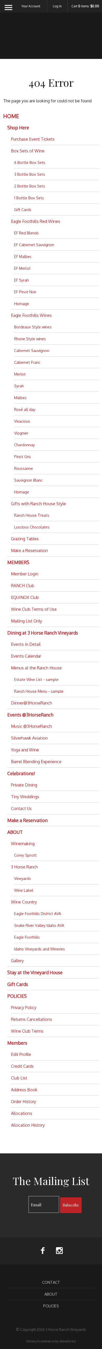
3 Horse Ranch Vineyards (51, 39)
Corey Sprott (25, 855)
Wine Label (23, 890)
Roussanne (23, 468)
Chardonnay (24, 444)
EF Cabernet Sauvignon (34, 244)
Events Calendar (26, 656)
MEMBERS (18, 562)
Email (23, 1199)
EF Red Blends (26, 232)
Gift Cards (22, 209)
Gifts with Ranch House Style (38, 503)
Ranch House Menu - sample (39, 691)
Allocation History (28, 1125)
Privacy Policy (23, 1007)
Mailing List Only (26, 621)
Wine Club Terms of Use (34, 609)
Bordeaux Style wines (33, 326)
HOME (11, 116)
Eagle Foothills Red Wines (35, 221)
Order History (23, 1101)
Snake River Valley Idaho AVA (39, 925)
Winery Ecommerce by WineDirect (51, 1341)
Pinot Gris (22, 456)
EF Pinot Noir (25, 291)
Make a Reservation (29, 550)
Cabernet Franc (27, 362)
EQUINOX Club (25, 597)
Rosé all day (24, 409)
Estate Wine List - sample (36, 679)
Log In (57, 6)
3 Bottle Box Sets (29, 174)
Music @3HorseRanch (31, 726)
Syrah (19, 385)
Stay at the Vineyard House (35, 972)
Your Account (30, 6)
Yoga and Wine (25, 749)
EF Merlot (22, 268)
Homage (21, 303)
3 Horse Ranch (24, 866)
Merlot (20, 374)
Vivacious (22, 421)
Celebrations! (21, 773)
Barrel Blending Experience (36, 761)
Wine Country (24, 902)
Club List (19, 1078)
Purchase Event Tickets (33, 139)
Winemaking (23, 843)
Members (17, 1043)
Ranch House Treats (31, 515)
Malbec (20, 397)
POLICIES (17, 996)
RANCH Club (22, 585)
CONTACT (51, 1282)
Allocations (21, 1113)
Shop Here (18, 127)
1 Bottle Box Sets (29, 197)
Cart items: (85, 6)
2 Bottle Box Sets (29, 186)
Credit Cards (22, 1066)
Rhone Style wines (30, 338)
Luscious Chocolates (31, 527)
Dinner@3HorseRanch (31, 703)
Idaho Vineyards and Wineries (39, 948)
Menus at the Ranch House (36, 667)
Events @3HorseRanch (30, 715)
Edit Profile (21, 1054)
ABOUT (15, 832)
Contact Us (21, 808)
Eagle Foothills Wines (31, 315)
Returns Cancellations (31, 1019)
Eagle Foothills (27, 937)
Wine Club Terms (27, 1031)
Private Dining (24, 785)
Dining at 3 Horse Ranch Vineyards (42, 633)
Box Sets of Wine (27, 150)
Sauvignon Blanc (28, 480)
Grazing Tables (25, 538)
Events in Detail (26, 644)
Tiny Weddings (25, 796)
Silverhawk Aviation (29, 738)
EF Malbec (23, 256)
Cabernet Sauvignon (31, 350)
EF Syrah (21, 280)
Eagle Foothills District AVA (37, 913)
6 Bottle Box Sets (29, 162)
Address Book (24, 1089)
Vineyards (22, 878)
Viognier (21, 433)
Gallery (17, 960)
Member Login (24, 573)
